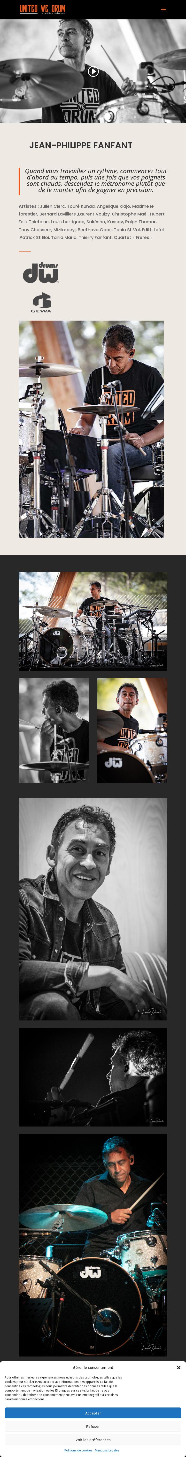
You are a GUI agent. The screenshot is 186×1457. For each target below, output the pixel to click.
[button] (178, 1367)
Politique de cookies (78, 1450)
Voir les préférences (93, 1439)
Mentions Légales (107, 1450)
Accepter (93, 1413)
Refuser (93, 1426)
